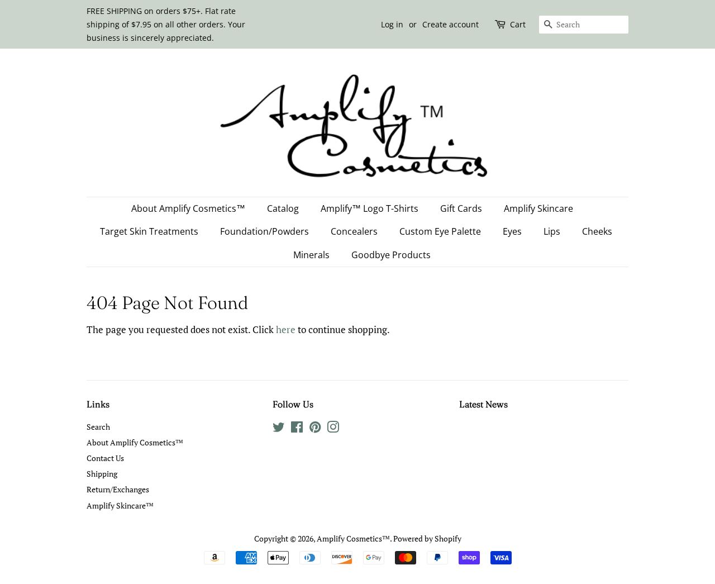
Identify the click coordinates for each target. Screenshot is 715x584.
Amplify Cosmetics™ (353, 538)
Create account (450, 24)
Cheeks (597, 231)
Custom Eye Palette (440, 231)
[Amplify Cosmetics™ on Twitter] (279, 429)
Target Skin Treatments (149, 231)
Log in (392, 24)
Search (98, 426)
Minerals (311, 255)
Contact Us (105, 458)
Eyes (512, 231)
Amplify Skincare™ (120, 505)
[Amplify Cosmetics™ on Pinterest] (315, 429)
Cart (518, 24)
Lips (552, 231)
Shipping (102, 473)
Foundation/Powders (264, 231)
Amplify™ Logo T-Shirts (369, 208)
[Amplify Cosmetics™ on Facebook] (296, 429)
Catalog (283, 208)
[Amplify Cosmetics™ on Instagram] (333, 429)
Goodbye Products (391, 255)
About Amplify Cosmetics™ (188, 208)
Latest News (483, 404)
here (285, 329)
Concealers (354, 231)
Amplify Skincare (538, 208)
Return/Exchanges (118, 489)
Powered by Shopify (427, 538)
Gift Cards (461, 208)
